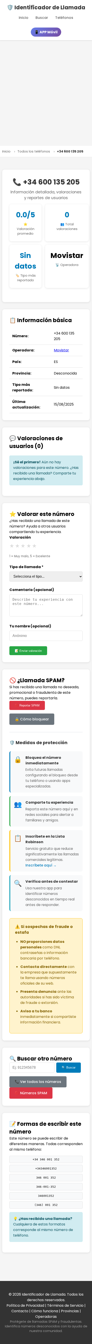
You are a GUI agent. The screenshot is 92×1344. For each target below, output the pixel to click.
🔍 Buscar (68, 1067)
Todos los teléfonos (33, 151)
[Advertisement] (46, 93)
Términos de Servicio (65, 1305)
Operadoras (46, 1316)
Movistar (66, 255)
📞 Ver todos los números (38, 1081)
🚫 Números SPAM (31, 1093)
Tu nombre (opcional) (30, 626)
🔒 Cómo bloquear (32, 719)
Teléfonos (64, 17)
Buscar (42, 17)
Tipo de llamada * (26, 566)
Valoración (20, 537)
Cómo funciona (44, 1311)
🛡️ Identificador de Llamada (46, 7)
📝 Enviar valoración (28, 650)
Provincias (70, 1311)
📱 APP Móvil (46, 32)
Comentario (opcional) (31, 589)
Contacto (19, 1311)
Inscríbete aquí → (40, 865)
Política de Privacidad (25, 1305)
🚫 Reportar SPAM (27, 705)
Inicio (23, 17)
